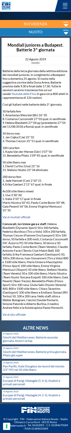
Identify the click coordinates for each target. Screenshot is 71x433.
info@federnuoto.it (14, 425)
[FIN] (30, 6)
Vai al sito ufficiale (14, 314)
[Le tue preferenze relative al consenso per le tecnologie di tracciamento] (6, 426)
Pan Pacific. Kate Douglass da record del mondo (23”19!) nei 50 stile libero (33, 367)
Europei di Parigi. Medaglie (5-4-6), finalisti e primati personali (31, 382)
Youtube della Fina (23, 94)
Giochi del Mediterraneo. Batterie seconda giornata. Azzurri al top (30, 338)
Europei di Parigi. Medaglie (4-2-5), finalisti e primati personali (31, 396)
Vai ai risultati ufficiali (16, 217)
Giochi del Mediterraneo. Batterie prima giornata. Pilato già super (35, 353)
